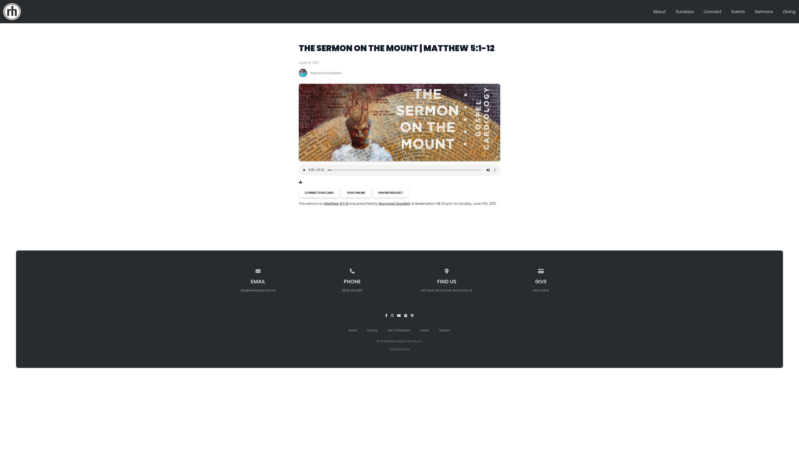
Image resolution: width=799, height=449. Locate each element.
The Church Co (399, 349)
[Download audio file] (300, 182)
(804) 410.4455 (352, 290)
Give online (541, 290)
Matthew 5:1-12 (336, 203)
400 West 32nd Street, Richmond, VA (446, 290)
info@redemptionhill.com (258, 290)
